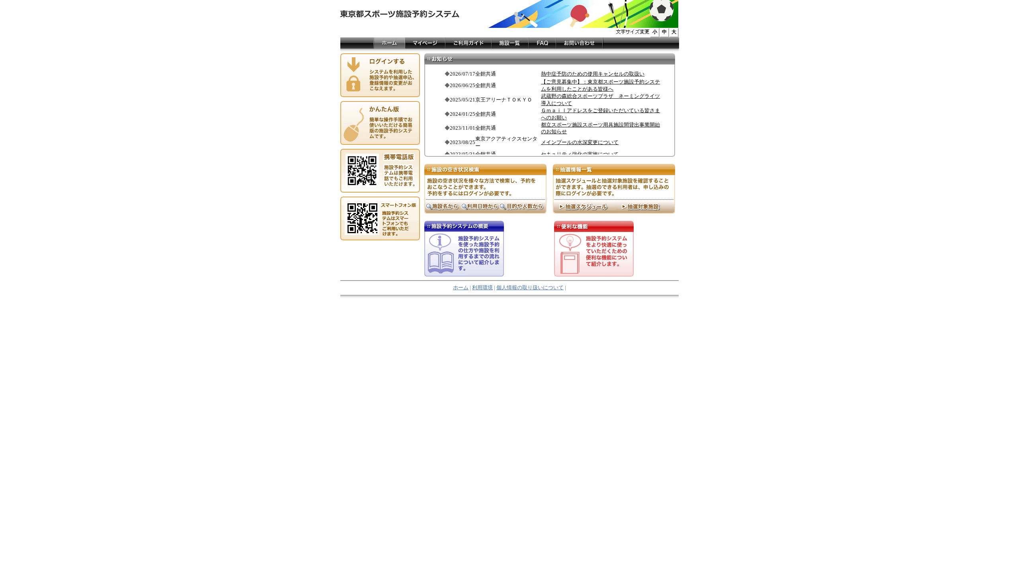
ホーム (461, 287)
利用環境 (482, 287)
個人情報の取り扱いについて (530, 287)
